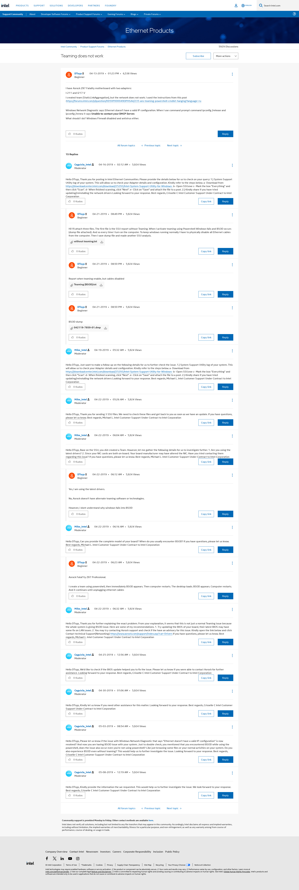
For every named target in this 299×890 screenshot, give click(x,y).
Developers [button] (75, 5)
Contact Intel (77, 851)
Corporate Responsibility (137, 851)
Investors (105, 851)
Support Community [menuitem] (12, 14)
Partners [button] (94, 5)
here (151, 820)
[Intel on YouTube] (70, 859)
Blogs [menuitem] (133, 14)
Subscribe (198, 56)
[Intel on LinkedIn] (62, 859)
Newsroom (92, 851)
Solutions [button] (56, 5)
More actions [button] (223, 56)
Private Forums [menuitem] (151, 14)
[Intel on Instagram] (77, 859)
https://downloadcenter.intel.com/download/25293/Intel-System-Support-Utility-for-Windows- (119, 186)
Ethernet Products (117, 46)
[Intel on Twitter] (54, 859)
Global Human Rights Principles (237, 871)
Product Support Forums (92, 46)
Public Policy (172, 851)
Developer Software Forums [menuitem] (54, 14)
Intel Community (69, 46)
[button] (232, 74)
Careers (117, 851)
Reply (225, 134)
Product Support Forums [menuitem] (88, 14)
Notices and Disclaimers (101, 871)
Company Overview (56, 851)
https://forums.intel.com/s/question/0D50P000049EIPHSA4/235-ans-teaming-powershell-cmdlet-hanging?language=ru (133, 101)
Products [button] (22, 5)
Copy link (206, 201)
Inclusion (158, 851)
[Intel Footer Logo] (30, 863)
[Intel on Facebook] (47, 859)
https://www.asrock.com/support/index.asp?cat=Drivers (141, 633)
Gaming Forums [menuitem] (115, 14)
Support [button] (39, 5)
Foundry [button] (110, 5)
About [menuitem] (32, 14)
